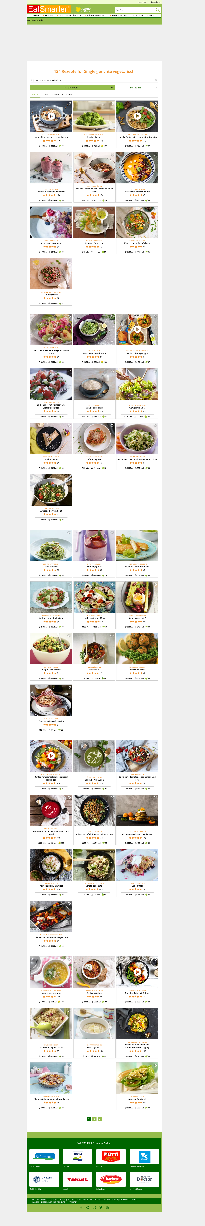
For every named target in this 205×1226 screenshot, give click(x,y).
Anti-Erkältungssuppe (137, 353)
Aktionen (138, 15)
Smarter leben (119, 15)
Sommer (34, 15)
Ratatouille (94, 669)
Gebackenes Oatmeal (51, 243)
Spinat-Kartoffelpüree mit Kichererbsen (94, 834)
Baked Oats (137, 885)
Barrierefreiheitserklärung (43, 1202)
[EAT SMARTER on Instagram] (94, 1207)
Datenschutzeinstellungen (106, 1200)
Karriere (44, 1200)
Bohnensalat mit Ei (137, 618)
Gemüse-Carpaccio (94, 243)
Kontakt (62, 1200)
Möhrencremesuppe (51, 993)
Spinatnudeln (51, 566)
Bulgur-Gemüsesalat (51, 669)
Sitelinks (53, 1200)
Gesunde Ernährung (70, 15)
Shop (152, 15)
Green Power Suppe (94, 779)
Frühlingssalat (51, 294)
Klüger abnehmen (96, 15)
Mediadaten (61, 1202)
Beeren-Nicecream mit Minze (51, 191)
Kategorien (72, 1202)
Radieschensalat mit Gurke (51, 618)
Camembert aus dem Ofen (51, 721)
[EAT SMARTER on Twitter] (101, 1207)
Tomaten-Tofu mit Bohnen (137, 993)
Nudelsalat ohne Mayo (94, 618)
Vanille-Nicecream (94, 407)
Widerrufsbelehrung (128, 1200)
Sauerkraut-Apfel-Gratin (51, 1047)
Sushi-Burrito (51, 459)
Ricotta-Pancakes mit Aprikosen (137, 834)
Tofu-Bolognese (93, 459)
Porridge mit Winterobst (51, 885)
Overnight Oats (94, 1047)
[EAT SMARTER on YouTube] (107, 1207)
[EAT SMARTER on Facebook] (81, 1207)
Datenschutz (88, 1200)
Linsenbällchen (137, 669)
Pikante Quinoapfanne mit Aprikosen (51, 1099)
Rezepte (49, 15)
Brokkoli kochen (94, 137)
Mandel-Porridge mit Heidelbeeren (51, 137)
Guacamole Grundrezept (94, 353)
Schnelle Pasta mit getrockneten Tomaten (137, 137)
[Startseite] (49, 9)
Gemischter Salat (137, 407)
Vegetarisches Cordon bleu (137, 566)
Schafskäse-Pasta (94, 885)
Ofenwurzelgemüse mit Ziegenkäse (51, 937)
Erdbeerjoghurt (94, 566)
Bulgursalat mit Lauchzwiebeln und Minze (137, 459)
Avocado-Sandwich (137, 1099)
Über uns (35, 1200)
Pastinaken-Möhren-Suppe (137, 191)
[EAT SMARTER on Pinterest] (88, 1207)
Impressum (76, 1200)
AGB (68, 1200)
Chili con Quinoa (94, 993)
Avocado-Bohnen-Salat (51, 511)
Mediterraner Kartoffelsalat (137, 243)
